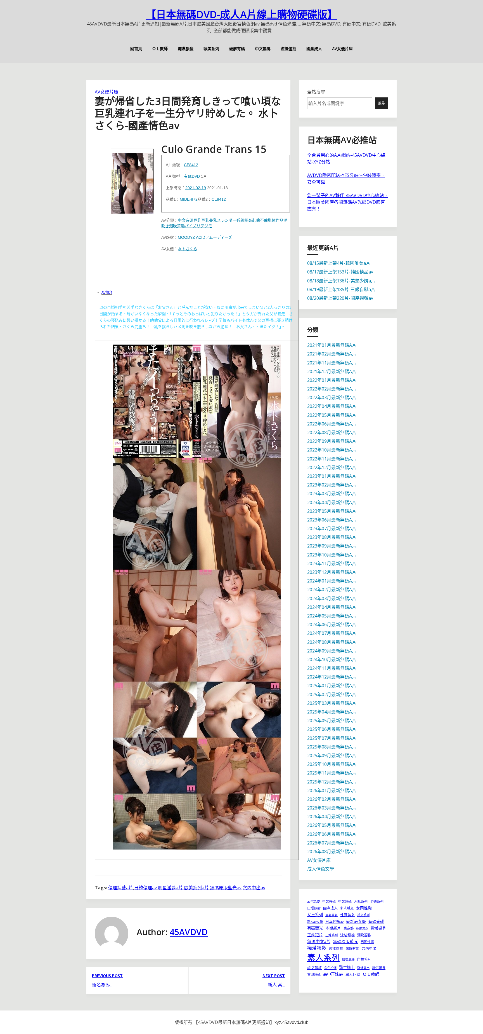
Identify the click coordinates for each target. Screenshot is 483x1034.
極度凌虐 (362, 928)
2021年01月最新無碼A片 (331, 345)
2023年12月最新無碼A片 (331, 572)
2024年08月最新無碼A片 (331, 642)
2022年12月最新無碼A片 (331, 467)
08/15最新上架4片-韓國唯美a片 (338, 263)
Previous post (107, 975)
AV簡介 (106, 292)
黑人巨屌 (352, 974)
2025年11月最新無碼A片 (331, 773)
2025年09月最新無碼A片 (331, 755)
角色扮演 (330, 968)
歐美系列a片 (196, 888)
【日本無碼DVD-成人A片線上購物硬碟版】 (241, 14)
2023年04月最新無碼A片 (331, 502)
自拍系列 (364, 959)
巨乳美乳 (209, 220)
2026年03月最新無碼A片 (331, 808)
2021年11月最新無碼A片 (331, 363)
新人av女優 (315, 922)
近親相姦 (244, 220)
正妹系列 (331, 935)
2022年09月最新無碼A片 (331, 441)
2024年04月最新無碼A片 (331, 607)
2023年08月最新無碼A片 (331, 537)
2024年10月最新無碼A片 (331, 659)
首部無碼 (314, 974)
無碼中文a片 (318, 941)
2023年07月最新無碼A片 (331, 528)
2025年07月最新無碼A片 (331, 738)
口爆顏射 (314, 908)
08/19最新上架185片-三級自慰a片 (341, 289)
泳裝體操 (347, 934)
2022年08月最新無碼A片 (331, 432)
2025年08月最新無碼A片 (331, 747)
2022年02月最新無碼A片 (331, 389)
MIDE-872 (189, 199)
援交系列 (363, 915)
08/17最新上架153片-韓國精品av (340, 272)
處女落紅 (314, 967)
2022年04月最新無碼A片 (331, 406)
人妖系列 (361, 901)
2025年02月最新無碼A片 (331, 694)
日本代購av (334, 921)
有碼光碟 (376, 921)
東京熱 (349, 928)
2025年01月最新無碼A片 (331, 685)
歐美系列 (211, 48)
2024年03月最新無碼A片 (331, 598)
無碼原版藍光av (226, 888)
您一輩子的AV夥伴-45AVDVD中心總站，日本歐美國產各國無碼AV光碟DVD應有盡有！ (347, 202)
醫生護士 (347, 967)
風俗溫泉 (378, 967)
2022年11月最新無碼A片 (331, 459)
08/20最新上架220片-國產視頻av (340, 298)
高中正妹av (333, 974)
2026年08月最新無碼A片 (331, 851)
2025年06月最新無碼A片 (331, 729)
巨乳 (197, 220)
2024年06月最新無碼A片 (331, 624)
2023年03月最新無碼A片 (331, 493)
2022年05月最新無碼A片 (331, 415)
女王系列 (315, 914)
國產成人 (314, 48)
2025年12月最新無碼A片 (331, 782)
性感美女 (347, 914)
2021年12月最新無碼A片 (331, 371)
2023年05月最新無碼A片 (331, 511)
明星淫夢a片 (170, 888)
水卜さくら (187, 249)
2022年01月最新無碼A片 (331, 380)
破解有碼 (237, 48)
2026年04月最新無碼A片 (331, 816)
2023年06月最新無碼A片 (331, 520)
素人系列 (323, 957)
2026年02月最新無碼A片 (331, 799)
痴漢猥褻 (185, 48)
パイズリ (192, 226)
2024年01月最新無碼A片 (331, 581)
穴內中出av (254, 888)
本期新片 (333, 928)
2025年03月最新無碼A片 (331, 703)
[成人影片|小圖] (132, 179)
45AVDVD (189, 932)
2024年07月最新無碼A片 (331, 633)
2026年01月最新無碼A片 (331, 790)
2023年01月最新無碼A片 (331, 476)
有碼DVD (192, 176)
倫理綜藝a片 (120, 888)
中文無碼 (263, 48)
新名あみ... (102, 985)
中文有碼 (185, 220)
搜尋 (381, 103)
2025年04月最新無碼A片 (331, 712)
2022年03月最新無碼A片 (331, 397)
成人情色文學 (320, 869)
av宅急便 (313, 901)
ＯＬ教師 (160, 48)
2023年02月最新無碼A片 (331, 485)
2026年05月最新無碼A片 (331, 825)
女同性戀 (364, 908)
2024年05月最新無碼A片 (331, 616)
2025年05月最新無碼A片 (331, 720)
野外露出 (363, 968)
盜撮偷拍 (288, 48)
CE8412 (191, 165)
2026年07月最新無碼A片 (331, 843)
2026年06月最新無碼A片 (331, 834)
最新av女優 (356, 921)
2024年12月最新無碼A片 (331, 677)
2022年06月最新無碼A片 (331, 424)
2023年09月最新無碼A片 (331, 546)
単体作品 (275, 220)
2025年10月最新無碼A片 (331, 764)
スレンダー (226, 220)
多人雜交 (347, 908)
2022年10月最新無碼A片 (331, 450)
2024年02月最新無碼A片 (331, 589)
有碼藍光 (315, 928)
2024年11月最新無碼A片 (331, 668)
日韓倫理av (145, 888)
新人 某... (276, 985)
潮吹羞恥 (177, 226)
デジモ (206, 226)
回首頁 (136, 48)
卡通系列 (376, 901)
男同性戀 (367, 941)
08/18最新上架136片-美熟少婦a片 (341, 281)
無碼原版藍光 (345, 941)
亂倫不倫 (260, 220)
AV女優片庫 (342, 48)
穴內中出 (369, 948)
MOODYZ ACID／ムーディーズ (205, 237)
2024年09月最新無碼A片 (331, 651)
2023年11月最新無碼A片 (331, 563)
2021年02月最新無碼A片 (331, 354)
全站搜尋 (316, 92)
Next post (273, 975)
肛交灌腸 (348, 959)
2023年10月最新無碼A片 (331, 555)
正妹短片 (315, 934)
